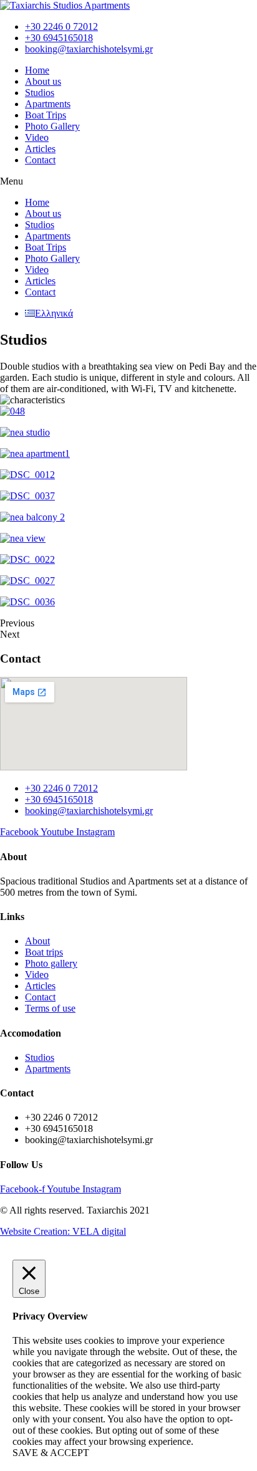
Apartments (47, 103)
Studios (39, 92)
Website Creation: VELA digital (63, 1231)
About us (43, 81)
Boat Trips (45, 115)
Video (37, 137)
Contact (40, 160)
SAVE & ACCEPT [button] (50, 1452)
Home (37, 70)
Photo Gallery (52, 126)
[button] (128, 181)
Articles (40, 148)
